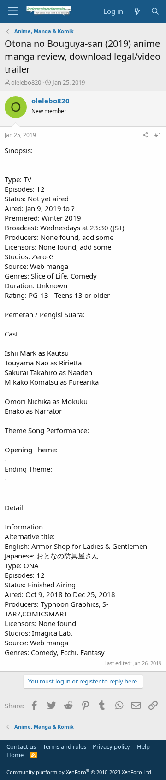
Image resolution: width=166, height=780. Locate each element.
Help (143, 746)
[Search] (155, 11)
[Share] (145, 135)
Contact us (21, 746)
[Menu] (13, 11)
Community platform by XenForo (79, 772)
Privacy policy (111, 746)
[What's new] (137, 11)
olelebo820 (26, 82)
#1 (157, 135)
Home (15, 755)
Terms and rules (64, 746)
